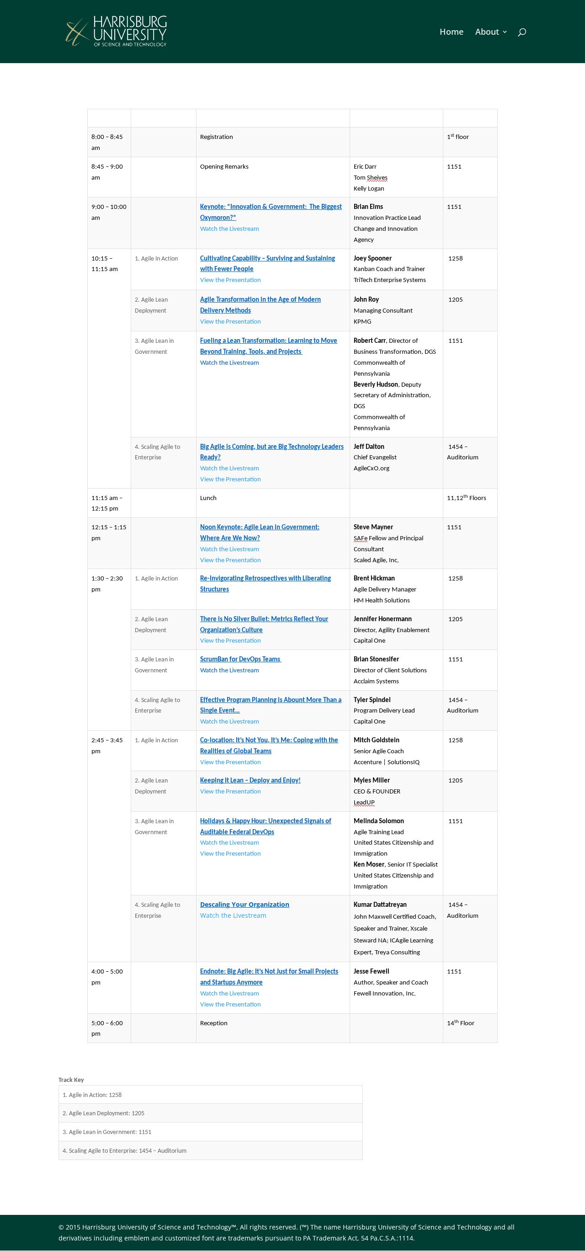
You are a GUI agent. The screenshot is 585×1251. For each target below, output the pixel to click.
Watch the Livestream (233, 915)
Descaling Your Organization (244, 904)
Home (451, 32)
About (487, 32)
